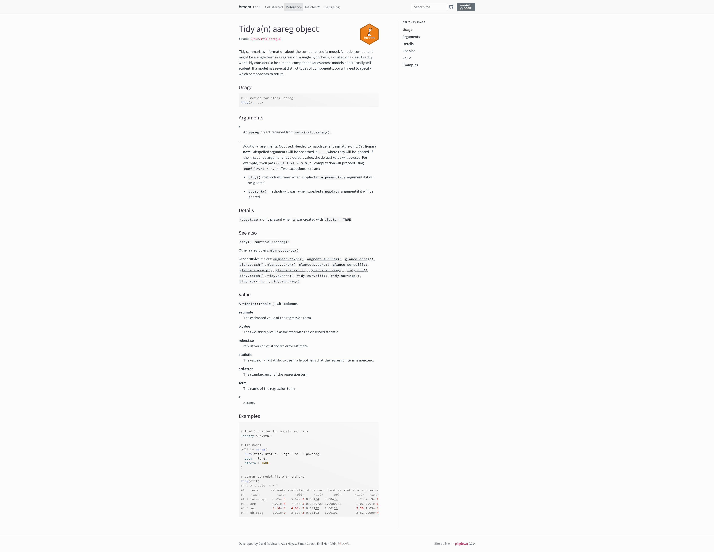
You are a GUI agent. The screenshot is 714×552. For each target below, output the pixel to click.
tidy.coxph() (251, 276)
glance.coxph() (281, 265)
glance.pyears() (314, 265)
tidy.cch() (357, 270)
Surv (248, 454)
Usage (408, 29)
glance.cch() (251, 265)
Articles (310, 7)
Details (408, 43)
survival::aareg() (312, 132)
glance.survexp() (255, 270)
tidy (244, 102)
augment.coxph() (288, 259)
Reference (294, 7)
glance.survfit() (291, 270)
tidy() (254, 177)
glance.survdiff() (350, 265)
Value (407, 57)
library (247, 436)
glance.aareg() (284, 250)
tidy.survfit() (253, 281)
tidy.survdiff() (312, 276)
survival (263, 436)
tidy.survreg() (285, 281)
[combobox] (429, 7)
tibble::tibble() (258, 304)
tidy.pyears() (280, 276)
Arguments (411, 36)
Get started (274, 7)
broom (245, 7)
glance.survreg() (327, 270)
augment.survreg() (324, 259)
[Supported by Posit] (466, 7)
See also (409, 50)
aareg (260, 449)
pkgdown (461, 544)
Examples (410, 65)
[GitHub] (451, 7)
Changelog (331, 7)
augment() (257, 191)
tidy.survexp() (345, 276)
